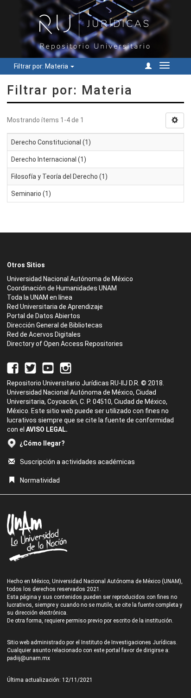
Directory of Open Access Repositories (65, 343)
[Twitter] (30, 367)
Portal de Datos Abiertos (43, 316)
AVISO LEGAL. (47, 429)
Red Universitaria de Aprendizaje (55, 306)
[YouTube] (48, 367)
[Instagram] (65, 367)
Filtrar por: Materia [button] (42, 66)
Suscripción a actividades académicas (77, 461)
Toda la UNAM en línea (39, 297)
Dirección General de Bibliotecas (54, 325)
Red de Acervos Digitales (44, 334)
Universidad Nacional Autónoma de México (70, 279)
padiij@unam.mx (28, 658)
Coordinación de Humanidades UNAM (62, 288)
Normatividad (40, 480)
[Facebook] (13, 367)
